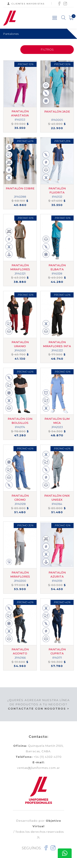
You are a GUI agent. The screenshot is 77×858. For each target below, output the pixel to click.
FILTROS (47, 49)
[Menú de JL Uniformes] (54, 17)
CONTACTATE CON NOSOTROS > (38, 708)
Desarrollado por (38, 823)
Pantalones (11, 33)
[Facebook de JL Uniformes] (59, 3)
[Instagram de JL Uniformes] (65, 3)
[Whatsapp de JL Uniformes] (65, 853)
